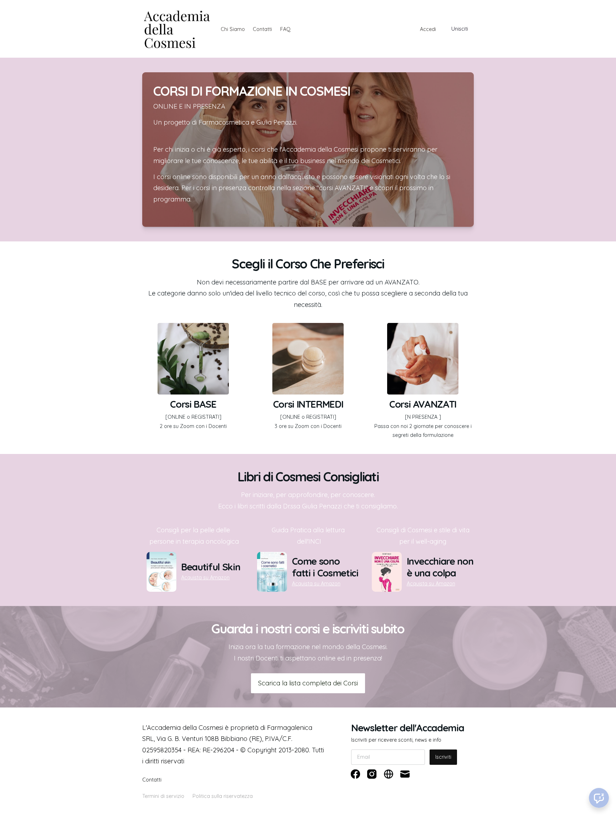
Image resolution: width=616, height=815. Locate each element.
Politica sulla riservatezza (222, 796)
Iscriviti (443, 757)
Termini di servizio (163, 796)
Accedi (428, 29)
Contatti (262, 29)
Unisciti (459, 29)
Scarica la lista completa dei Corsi (308, 683)
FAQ (285, 29)
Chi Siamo (233, 29)
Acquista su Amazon (205, 577)
